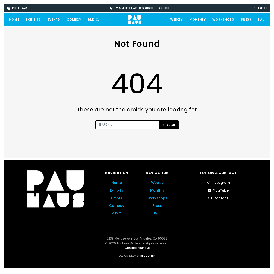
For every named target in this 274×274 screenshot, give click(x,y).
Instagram (19, 8)
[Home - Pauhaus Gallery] (134, 19)
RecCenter (147, 256)
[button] (259, 8)
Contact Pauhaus (137, 248)
